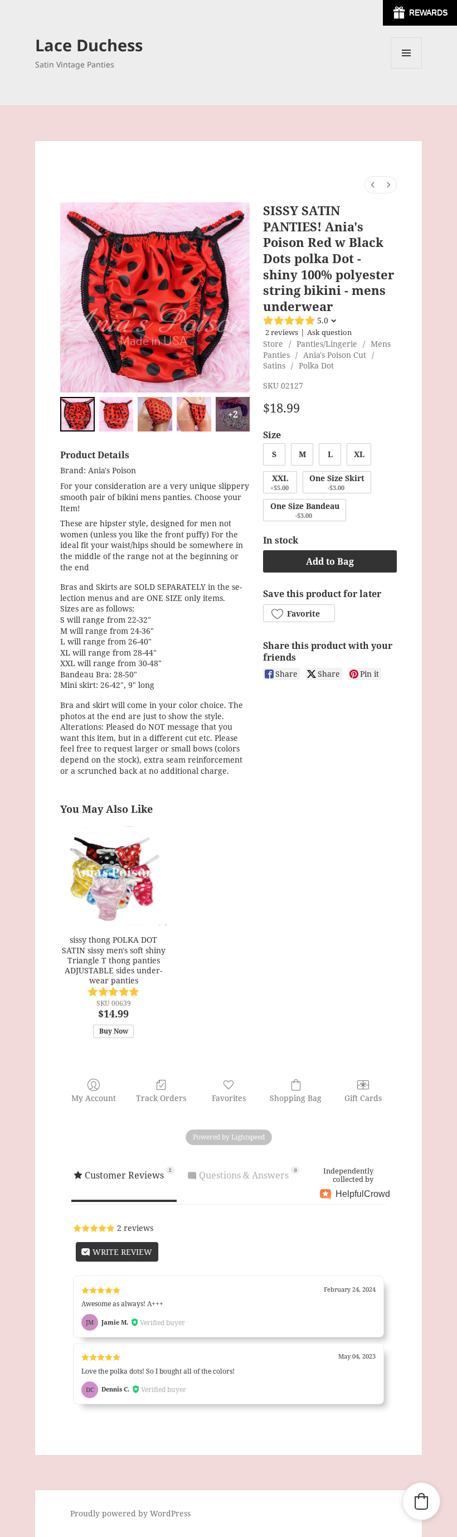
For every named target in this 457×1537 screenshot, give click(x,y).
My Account (93, 1098)
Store (273, 343)
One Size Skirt (336, 482)
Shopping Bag (296, 1098)
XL (359, 454)
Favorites (229, 1098)
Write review (121, 1252)
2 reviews (281, 332)
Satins (274, 365)
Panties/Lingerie (326, 343)
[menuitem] (373, 185)
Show (420, 13)
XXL (279, 482)
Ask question (329, 332)
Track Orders (161, 1098)
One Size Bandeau (304, 510)
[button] (298, 613)
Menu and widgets (406, 68)
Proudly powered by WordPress (130, 1513)
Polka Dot (316, 365)
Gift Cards (363, 1098)
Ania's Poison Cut (334, 355)
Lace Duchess (89, 45)
